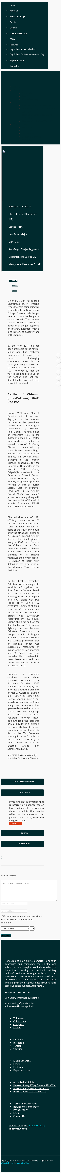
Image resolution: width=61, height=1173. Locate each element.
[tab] (22, 782)
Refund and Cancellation (26, 1106)
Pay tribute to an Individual (22, 49)
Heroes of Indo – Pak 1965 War (29, 1091)
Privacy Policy (20, 1109)
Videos (14, 290)
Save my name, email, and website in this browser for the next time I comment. (21, 919)
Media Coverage (17, 16)
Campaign (18, 1024)
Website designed (18, 1125)
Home (12, 5)
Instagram (18, 1042)
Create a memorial (18, 33)
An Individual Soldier (24, 1082)
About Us (14, 10)
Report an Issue (17, 60)
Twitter (17, 1045)
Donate (13, 27)
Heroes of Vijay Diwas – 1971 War (31, 1088)
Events (13, 22)
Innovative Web (23, 1163)
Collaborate (19, 1021)
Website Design (7, 1163)
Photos (15, 286)
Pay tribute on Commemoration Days (27, 54)
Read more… (37, 985)
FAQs (12, 39)
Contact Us (15, 66)
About (14, 281)
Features (14, 44)
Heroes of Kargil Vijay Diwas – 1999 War (34, 1085)
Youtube (17, 1048)
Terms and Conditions (25, 1103)
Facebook (18, 1039)
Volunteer (18, 1018)
